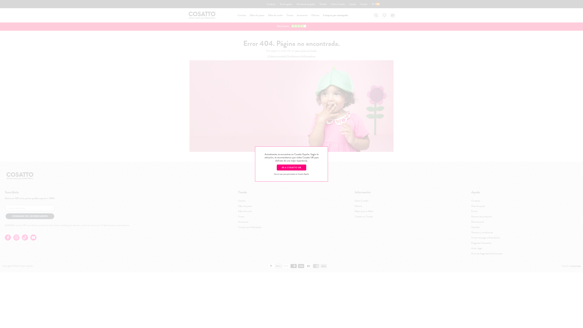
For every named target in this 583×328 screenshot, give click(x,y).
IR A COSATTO (291, 167)
